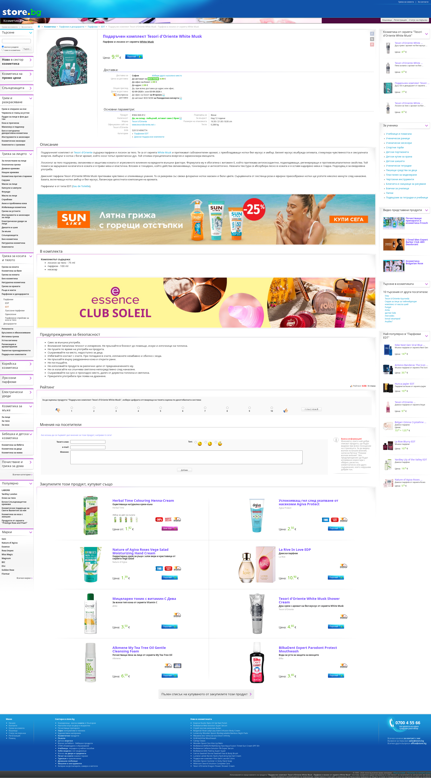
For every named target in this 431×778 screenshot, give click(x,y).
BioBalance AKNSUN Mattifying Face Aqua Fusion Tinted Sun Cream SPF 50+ (226, 745)
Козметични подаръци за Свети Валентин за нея (15, 509)
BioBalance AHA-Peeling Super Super (209, 751)
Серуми (6, 180)
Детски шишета (395, 161)
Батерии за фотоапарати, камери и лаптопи (78, 766)
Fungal (388, 307)
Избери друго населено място (167, 75)
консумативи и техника (71, 730)
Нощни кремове (10, 172)
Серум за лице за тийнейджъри (401, 301)
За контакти (423, 2)
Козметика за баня (12, 270)
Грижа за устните (11, 211)
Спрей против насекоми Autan (207, 728)
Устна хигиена (9, 340)
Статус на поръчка (17, 733)
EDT (103, 26)
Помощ (12, 738)
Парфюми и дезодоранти (71, 26)
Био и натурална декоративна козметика (15, 131)
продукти (68, 735)
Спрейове (7, 199)
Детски (65, 740)
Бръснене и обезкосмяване (16, 332)
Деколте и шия (10, 227)
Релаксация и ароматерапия (9, 345)
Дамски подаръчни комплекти (149, 136)
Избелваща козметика (14, 207)
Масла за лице (9, 195)
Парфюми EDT (141, 133)
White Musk (147, 41)
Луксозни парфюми (15, 310)
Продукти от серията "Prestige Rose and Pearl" (14, 521)
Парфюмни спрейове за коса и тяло (17, 319)
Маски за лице (9, 184)
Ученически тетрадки (398, 165)
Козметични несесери (13, 140)
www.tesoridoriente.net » (143, 124)
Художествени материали (69, 733)
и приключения (69, 758)
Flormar (6, 573)
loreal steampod (392, 318)
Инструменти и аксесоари (16, 137)
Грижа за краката (11, 286)
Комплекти (8, 246)
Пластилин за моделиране (401, 174)
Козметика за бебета (13, 444)
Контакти (13, 725)
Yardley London (9, 494)
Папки (389, 192)
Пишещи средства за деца (401, 170)
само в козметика (12, 50)
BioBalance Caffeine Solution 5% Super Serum (213, 748)
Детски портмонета (397, 152)
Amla (387, 310)
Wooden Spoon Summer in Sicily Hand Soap (212, 761)
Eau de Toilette (81, 186)
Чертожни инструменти (400, 179)
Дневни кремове (11, 168)
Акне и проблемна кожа (14, 203)
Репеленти (7, 328)
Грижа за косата (10, 266)
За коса (5, 424)
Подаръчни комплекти (14, 354)
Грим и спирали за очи (14, 109)
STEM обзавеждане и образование (73, 745)
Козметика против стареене (17, 176)
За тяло (6, 421)
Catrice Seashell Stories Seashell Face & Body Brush (215, 753)
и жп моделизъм (72, 751)
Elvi (3, 566)
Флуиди (6, 191)
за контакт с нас (412, 738)
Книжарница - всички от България (77, 723)
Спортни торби (395, 147)
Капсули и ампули (11, 187)
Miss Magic (7, 554)
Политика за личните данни (418, 773)
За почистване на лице (14, 160)
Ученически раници (398, 138)
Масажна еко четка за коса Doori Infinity (211, 735)
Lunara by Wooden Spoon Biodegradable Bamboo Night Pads (220, 733)
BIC (3, 562)
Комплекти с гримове (13, 144)
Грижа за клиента (406, 2)
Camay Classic (199, 740)
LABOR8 (6, 490)
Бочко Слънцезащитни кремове (14, 503)
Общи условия (399, 773)
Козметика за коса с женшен (12, 515)
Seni (4, 538)
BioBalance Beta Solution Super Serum (210, 725)
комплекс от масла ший (396, 304)
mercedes (389, 315)
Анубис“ (389, 321)
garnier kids (390, 312)
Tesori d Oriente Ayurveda (397, 298)
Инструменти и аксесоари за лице (16, 216)
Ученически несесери (399, 142)
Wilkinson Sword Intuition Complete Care (211, 763)
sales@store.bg (416, 740)
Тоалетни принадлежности (16, 350)
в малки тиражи (73, 756)
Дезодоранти (9, 323)
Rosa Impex (7, 550)
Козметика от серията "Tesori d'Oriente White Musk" (402, 33)
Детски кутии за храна (399, 156)
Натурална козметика (13, 243)
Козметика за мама (12, 452)
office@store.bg (418, 743)
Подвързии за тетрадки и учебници (407, 197)
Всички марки (24, 578)
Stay (387, 295)
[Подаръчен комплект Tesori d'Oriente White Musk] (67, 62)
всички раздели (11, 47)
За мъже (6, 231)
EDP (7, 303)
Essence (6, 546)
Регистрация (14, 735)
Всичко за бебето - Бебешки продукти (75, 743)
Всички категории (22, 474)
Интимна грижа (10, 336)
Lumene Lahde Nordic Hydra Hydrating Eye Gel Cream (217, 756)
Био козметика (10, 239)
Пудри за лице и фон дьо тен (15, 118)
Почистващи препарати (69, 728)
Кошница (13, 730)
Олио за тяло (9, 498)
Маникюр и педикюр (13, 126)
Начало (12, 723)
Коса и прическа (10, 123)
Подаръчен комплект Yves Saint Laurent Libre (214, 758)
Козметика (12, 20)
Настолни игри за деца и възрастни (74, 725)
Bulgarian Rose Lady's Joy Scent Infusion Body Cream (216, 730)
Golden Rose (8, 569)
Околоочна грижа (11, 164)
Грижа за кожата (10, 274)
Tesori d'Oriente (139, 121)
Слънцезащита (10, 235)
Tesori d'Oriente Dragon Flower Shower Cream (214, 766)
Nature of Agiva (10, 542)
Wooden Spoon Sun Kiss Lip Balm (208, 743)
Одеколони (10, 314)
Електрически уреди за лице (14, 222)
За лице (6, 417)
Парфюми (93, 26)
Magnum (6, 558)
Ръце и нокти (9, 290)
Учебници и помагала (399, 133)
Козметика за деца (12, 448)
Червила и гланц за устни (15, 112)
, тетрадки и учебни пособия (76, 748)
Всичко (72, 753)
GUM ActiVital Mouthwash (204, 738)
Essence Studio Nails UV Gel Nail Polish (210, 723)
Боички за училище (397, 188)
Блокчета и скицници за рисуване (406, 183)
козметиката (405, 284)
